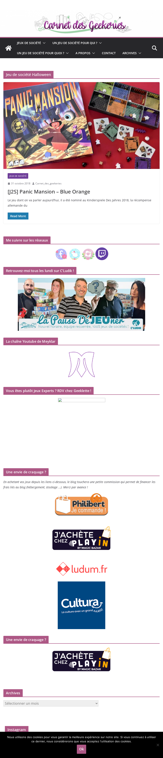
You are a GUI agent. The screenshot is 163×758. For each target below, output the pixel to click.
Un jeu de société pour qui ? (74, 43)
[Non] (158, 745)
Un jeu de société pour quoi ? (40, 53)
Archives (129, 53)
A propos (83, 53)
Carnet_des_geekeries (48, 183)
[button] (43, 43)
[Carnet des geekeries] (81, 13)
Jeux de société (29, 43)
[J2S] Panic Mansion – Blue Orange (49, 191)
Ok (81, 749)
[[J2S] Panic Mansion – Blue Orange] (81, 125)
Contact (109, 53)
